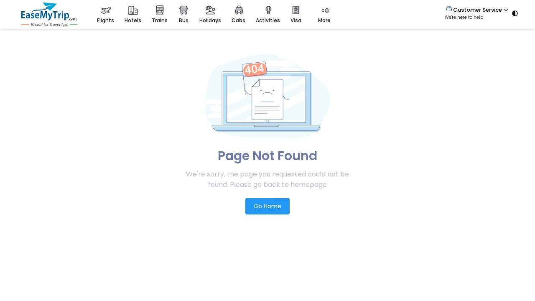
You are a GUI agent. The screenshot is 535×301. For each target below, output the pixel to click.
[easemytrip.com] (49, 24)
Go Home (267, 206)
